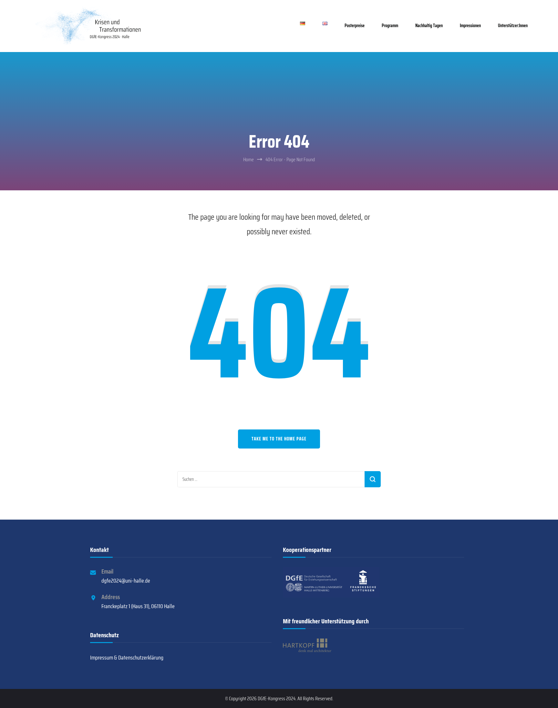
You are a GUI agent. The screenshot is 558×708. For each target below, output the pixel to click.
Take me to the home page (279, 438)
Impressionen (470, 25)
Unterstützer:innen (513, 25)
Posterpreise (355, 25)
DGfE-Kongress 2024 (276, 698)
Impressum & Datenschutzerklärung (126, 657)
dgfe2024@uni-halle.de (125, 580)
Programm (390, 25)
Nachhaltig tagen (429, 25)
